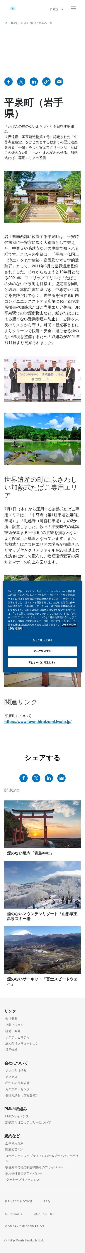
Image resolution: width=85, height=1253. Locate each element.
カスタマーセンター (19, 1089)
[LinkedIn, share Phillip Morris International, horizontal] (49, 778)
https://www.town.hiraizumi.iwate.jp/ (37, 721)
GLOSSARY (13, 1213)
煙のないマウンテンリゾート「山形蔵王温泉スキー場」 (42, 916)
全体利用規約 (14, 1143)
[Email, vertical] (59, 81)
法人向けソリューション (22, 1043)
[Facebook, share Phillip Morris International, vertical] (8, 81)
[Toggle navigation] (73, 8)
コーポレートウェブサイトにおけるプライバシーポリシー (41, 1158)
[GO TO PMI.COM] (13, 8)
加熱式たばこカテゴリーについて (28, 1122)
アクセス (11, 1076)
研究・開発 (12, 1031)
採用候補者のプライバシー (23, 1173)
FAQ (47, 1201)
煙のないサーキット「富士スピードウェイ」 (42, 981)
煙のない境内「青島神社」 (30, 853)
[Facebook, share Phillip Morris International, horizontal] (23, 778)
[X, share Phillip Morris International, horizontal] (36, 778)
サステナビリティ (17, 1037)
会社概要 (11, 1018)
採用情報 (11, 1049)
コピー (46, 81)
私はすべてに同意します (42, 662)
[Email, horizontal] (61, 778)
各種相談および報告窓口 (22, 1095)
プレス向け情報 (16, 1070)
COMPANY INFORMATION (24, 1226)
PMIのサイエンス (17, 1116)
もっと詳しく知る (42, 639)
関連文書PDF (14, 1149)
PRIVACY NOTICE (18, 1201)
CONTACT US (44, 1213)
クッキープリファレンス (23, 1179)
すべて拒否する (42, 651)
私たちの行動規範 (17, 1082)
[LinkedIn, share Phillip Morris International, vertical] (34, 81)
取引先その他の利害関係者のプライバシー (34, 1167)
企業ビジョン (14, 1024)
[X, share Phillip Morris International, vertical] (21, 81)
